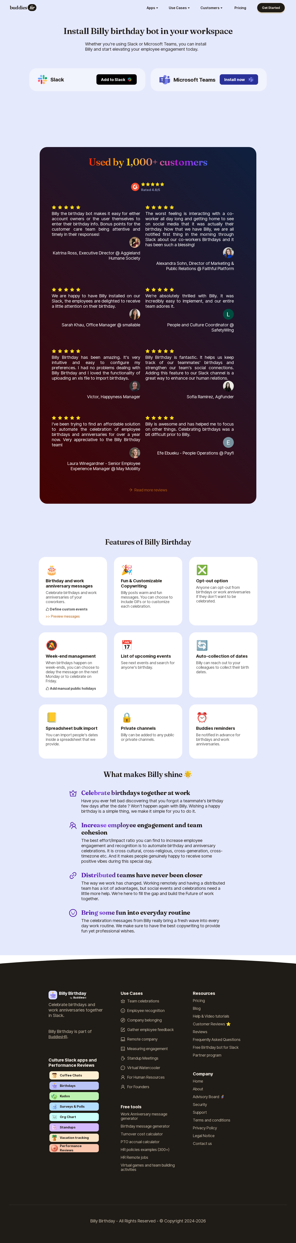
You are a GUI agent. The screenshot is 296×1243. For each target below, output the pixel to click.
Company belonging (144, 1020)
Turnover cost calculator (142, 1134)
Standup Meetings (142, 1058)
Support (200, 1112)
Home (198, 1081)
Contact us (202, 1143)
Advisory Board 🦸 (209, 1097)
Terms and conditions (211, 1120)
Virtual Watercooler (143, 1068)
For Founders (138, 1087)
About (198, 1089)
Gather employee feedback (150, 1030)
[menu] (144, 8)
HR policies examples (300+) (145, 1150)
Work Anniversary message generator (144, 1116)
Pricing (240, 8)
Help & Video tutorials (211, 1016)
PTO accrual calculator (140, 1142)
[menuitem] (153, 8)
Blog (196, 1008)
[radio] (143, 184)
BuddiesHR (58, 1036)
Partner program (207, 1055)
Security (200, 1104)
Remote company (142, 1039)
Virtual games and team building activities (148, 1167)
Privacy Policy (205, 1128)
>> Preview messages (63, 616)
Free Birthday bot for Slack (216, 1047)
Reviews (200, 1032)
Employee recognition (146, 1010)
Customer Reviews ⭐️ (212, 1024)
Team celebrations (143, 1001)
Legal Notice (204, 1136)
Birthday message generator (145, 1126)
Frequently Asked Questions (217, 1039)
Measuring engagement (147, 1049)
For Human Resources (146, 1077)
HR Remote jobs (134, 1157)
